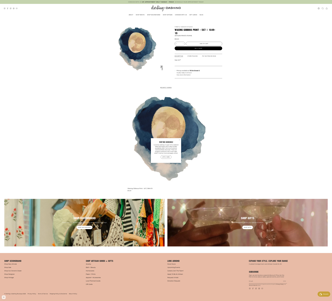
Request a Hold (172, 277)
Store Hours (171, 264)
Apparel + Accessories (93, 277)
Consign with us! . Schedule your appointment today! (166, 2)
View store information (184, 75)
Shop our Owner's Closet (13, 271)
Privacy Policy (280, 284)
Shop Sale (7, 267)
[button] (131, 15)
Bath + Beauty (91, 267)
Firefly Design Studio (184, 27)
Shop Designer (9, 274)
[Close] (179, 140)
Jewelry (88, 264)
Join (284, 281)
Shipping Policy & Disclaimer (58, 294)
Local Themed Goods (93, 281)
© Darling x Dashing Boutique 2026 (15, 294)
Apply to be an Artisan (175, 274)
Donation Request (173, 281)
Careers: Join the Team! (175, 271)
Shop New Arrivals (10, 264)
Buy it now (198, 48)
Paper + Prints (90, 274)
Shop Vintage (9, 277)
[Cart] (327, 8)
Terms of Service (253, 285)
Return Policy (73, 294)
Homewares (90, 271)
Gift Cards (89, 284)
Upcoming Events (173, 267)
